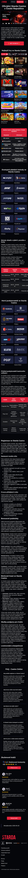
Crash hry (15, 54)
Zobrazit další (14, 818)
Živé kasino (9, 54)
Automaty (22, 54)
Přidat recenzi (14, 767)
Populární (3, 54)
